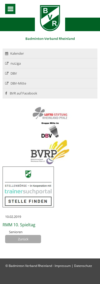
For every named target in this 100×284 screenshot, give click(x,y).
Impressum (63, 266)
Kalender (17, 53)
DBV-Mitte (18, 83)
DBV (14, 73)
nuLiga (16, 63)
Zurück (23, 239)
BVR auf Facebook (23, 93)
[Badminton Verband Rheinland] (50, 30)
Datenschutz (83, 266)
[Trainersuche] (28, 206)
